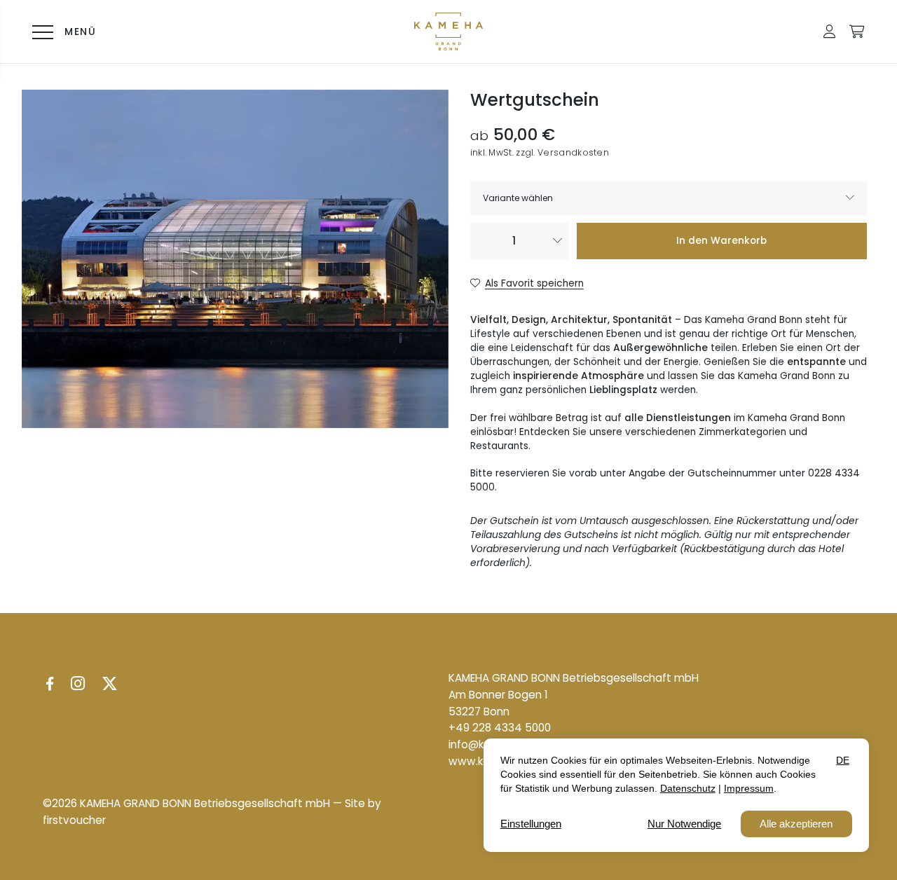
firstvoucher (74, 820)
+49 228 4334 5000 (499, 727)
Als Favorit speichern (534, 283)
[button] (829, 31)
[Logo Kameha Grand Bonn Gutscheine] (448, 32)
